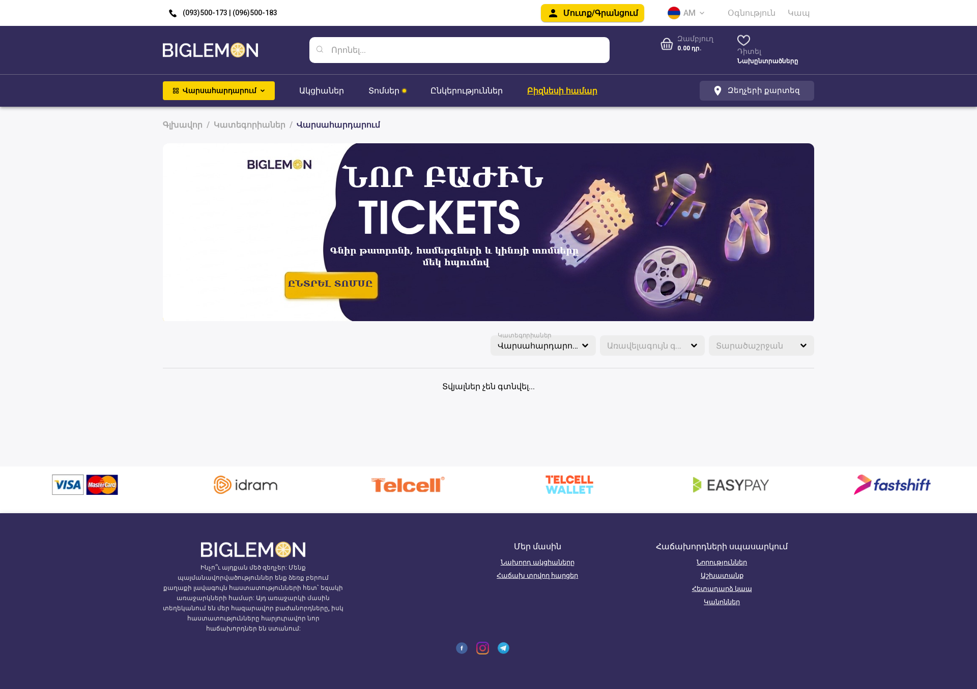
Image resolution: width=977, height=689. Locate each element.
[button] (652, 345)
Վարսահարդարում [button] (539, 346)
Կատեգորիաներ (525, 335)
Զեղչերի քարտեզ (764, 90)
